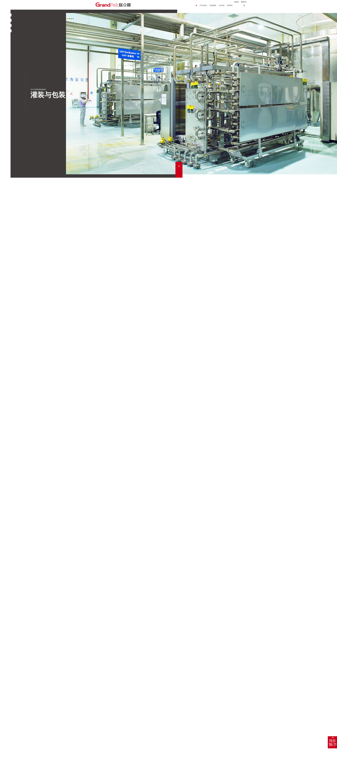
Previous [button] (72, 93)
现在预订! (332, 742)
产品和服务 (212, 5)
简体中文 (244, 2)
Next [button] (331, 93)
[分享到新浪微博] (67, 18)
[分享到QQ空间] (71, 18)
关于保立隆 (203, 5)
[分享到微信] (69, 18)
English (236, 2)
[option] (201, 93)
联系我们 (230, 5)
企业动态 (221, 5)
